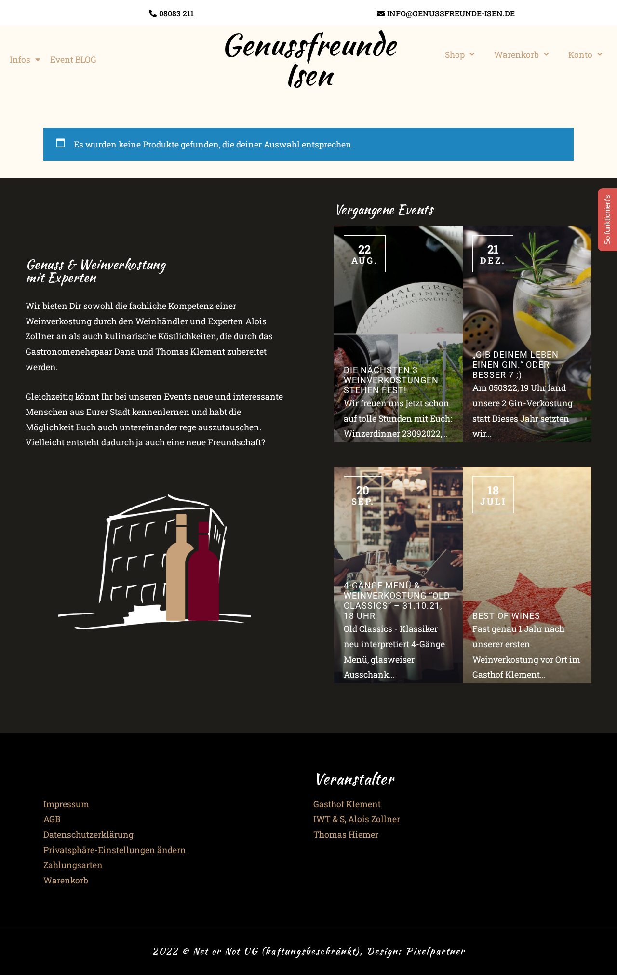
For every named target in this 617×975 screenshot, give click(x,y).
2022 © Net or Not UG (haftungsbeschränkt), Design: (278, 951)
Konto (580, 54)
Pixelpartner (435, 951)
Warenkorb (516, 54)
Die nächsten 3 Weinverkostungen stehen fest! (391, 380)
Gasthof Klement (347, 804)
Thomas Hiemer (345, 834)
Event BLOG (73, 59)
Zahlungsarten (73, 864)
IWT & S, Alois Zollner (356, 819)
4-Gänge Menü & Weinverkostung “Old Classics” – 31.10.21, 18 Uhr (397, 601)
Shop (455, 54)
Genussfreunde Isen (308, 59)
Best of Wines (506, 616)
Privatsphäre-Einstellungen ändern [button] (114, 849)
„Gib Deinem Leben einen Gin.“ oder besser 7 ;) (515, 365)
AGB (51, 819)
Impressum (66, 804)
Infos (20, 59)
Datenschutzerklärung (88, 834)
